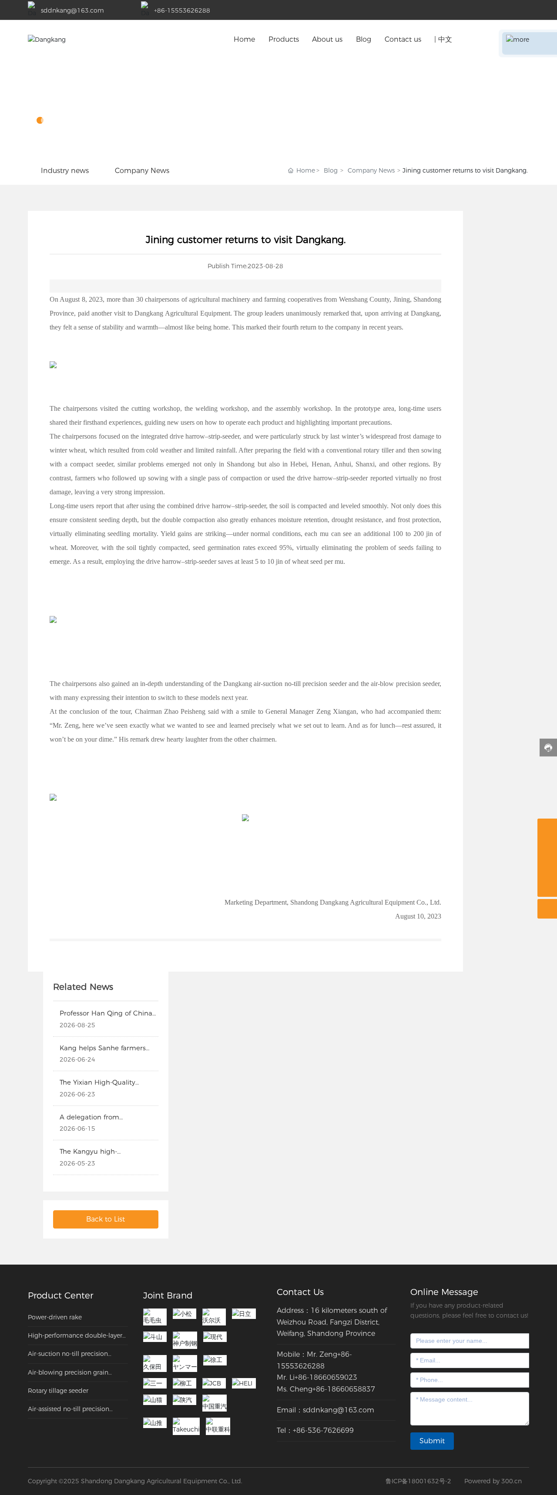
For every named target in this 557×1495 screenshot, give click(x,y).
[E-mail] (547, 848)
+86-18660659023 (326, 1377)
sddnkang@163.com (72, 10)
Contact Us (300, 1292)
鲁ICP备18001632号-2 (418, 1481)
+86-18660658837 (343, 1389)
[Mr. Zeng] (547, 867)
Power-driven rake (55, 1317)
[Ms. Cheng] (547, 828)
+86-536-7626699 (323, 1430)
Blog (52, 98)
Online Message (444, 1292)
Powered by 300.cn (493, 1481)
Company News (371, 170)
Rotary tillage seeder (58, 1391)
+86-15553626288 (182, 10)
